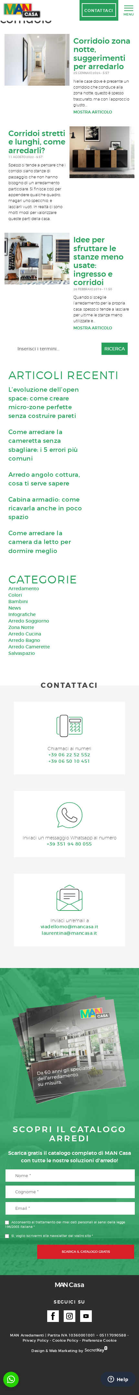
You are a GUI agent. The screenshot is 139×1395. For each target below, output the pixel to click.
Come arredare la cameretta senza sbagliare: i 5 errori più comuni (43, 445)
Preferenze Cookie (99, 1340)
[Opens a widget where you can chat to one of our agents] (118, 1380)
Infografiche (22, 614)
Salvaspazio (21, 653)
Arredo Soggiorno (28, 621)
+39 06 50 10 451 (69, 761)
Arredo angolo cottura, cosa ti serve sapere (44, 479)
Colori (15, 595)
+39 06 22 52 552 (69, 755)
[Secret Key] (96, 1350)
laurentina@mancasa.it (69, 933)
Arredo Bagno (24, 640)
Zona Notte (21, 627)
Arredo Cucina (24, 634)
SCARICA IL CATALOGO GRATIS (86, 1252)
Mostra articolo (92, 112)
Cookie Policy (65, 1340)
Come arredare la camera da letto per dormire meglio (39, 541)
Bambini (18, 601)
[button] (11, 1379)
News (14, 608)
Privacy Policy (36, 1340)
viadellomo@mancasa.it (69, 927)
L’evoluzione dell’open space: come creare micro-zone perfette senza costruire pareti (43, 403)
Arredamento (23, 588)
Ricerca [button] (114, 349)
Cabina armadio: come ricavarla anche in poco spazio (45, 508)
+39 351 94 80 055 (69, 844)
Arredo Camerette (29, 647)
